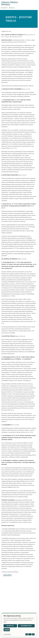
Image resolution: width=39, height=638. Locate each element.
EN (30, 634)
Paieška (5, 8)
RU (33, 634)
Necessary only (26, 625)
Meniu (12, 8)
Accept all (10, 625)
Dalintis (8, 575)
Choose (6, 629)
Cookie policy (7, 634)
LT (26, 634)
